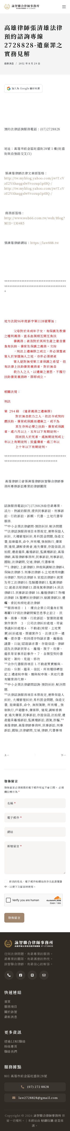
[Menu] (64, 7)
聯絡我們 (10, 1051)
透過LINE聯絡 (15, 1041)
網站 (10, 832)
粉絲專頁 (10, 1046)
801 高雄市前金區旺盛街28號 (25, 1076)
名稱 (11, 803)
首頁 (7, 1001)
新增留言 (14, 846)
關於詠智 (10, 1012)
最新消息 (9, 63)
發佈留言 (14, 918)
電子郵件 (14, 817)
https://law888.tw (44, 243)
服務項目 (10, 1006)
